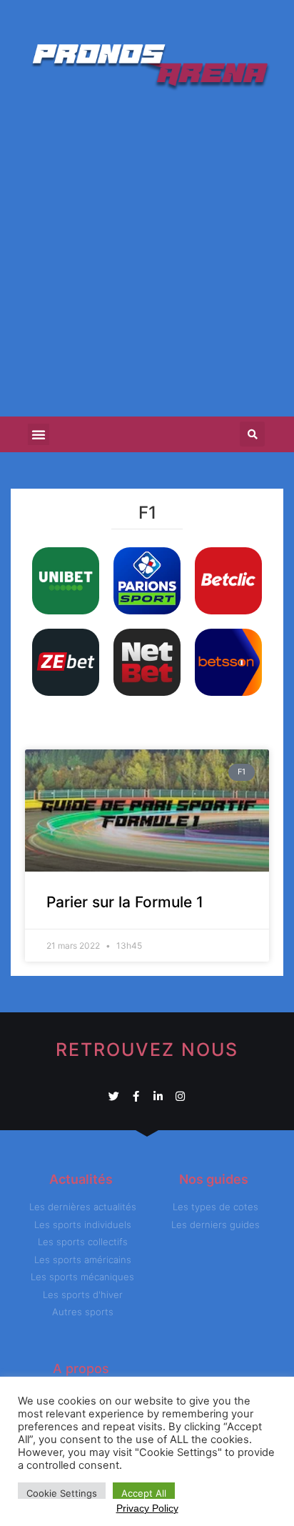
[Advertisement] (147, 255)
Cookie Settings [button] (61, 1493)
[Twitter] (113, 1096)
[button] (38, 434)
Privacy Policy (147, 1508)
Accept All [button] (143, 1493)
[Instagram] (180, 1096)
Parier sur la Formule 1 (124, 902)
